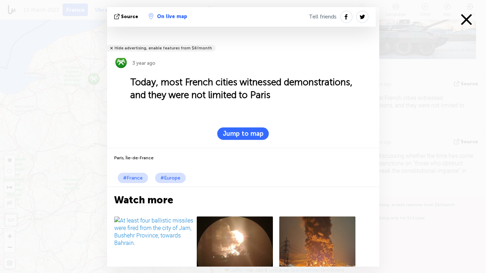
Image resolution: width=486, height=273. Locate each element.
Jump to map (243, 134)
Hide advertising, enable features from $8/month (163, 48)
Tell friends (323, 17)
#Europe (170, 178)
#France (133, 178)
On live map (172, 17)
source (129, 16)
